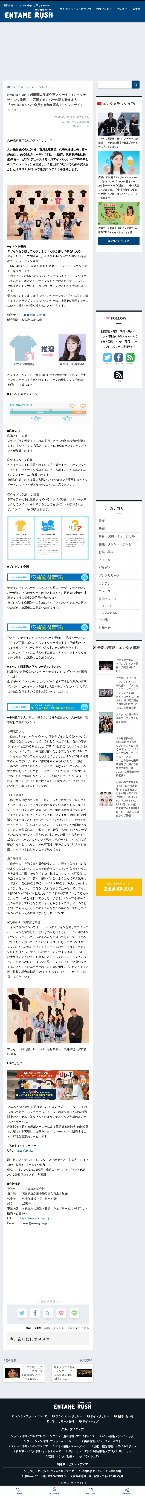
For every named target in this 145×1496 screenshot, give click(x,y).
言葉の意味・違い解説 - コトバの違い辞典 (98, 1476)
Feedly (130, 363)
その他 (103, 620)
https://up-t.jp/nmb (35, 314)
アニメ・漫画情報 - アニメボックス (74, 1436)
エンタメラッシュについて (76, 8)
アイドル (83, 1328)
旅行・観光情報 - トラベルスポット (115, 1446)
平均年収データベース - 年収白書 (101, 1471)
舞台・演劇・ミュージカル (117, 536)
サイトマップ (90, 1421)
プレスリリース (109, 575)
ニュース (105, 591)
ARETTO (108, 606)
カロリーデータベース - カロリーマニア (50, 1471)
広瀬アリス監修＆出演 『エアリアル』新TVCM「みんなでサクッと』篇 (118, 230)
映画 (102, 528)
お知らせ (105, 627)
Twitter (107, 363)
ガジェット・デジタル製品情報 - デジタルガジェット (100, 1451)
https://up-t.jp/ (24, 1150)
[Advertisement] (72, 50)
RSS (119, 381)
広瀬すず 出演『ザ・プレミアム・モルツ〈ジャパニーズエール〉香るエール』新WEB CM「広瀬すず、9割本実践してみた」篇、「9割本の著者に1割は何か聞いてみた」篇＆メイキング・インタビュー (118, 187)
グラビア (105, 567)
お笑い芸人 (106, 552)
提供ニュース (108, 599)
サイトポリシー (100, 1416)
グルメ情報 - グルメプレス (29, 1436)
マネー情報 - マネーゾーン (71, 1446)
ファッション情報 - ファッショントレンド (52, 1441)
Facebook (119, 363)
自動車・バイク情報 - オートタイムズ (38, 1451)
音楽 (102, 520)
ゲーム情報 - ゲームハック (118, 1436)
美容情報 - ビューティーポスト (102, 1441)
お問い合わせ (104, 8)
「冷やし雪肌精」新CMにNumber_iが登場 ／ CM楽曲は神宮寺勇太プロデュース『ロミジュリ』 (118, 142)
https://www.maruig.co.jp (35, 1218)
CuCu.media (110, 612)
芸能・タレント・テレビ (60, 1328)
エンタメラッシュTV (119, 241)
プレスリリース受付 (128, 8)
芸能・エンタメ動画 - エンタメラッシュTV (73, 1456)
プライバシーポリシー (69, 1416)
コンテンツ (106, 583)
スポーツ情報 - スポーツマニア (29, 1446)
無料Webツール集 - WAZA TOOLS (45, 1476)
